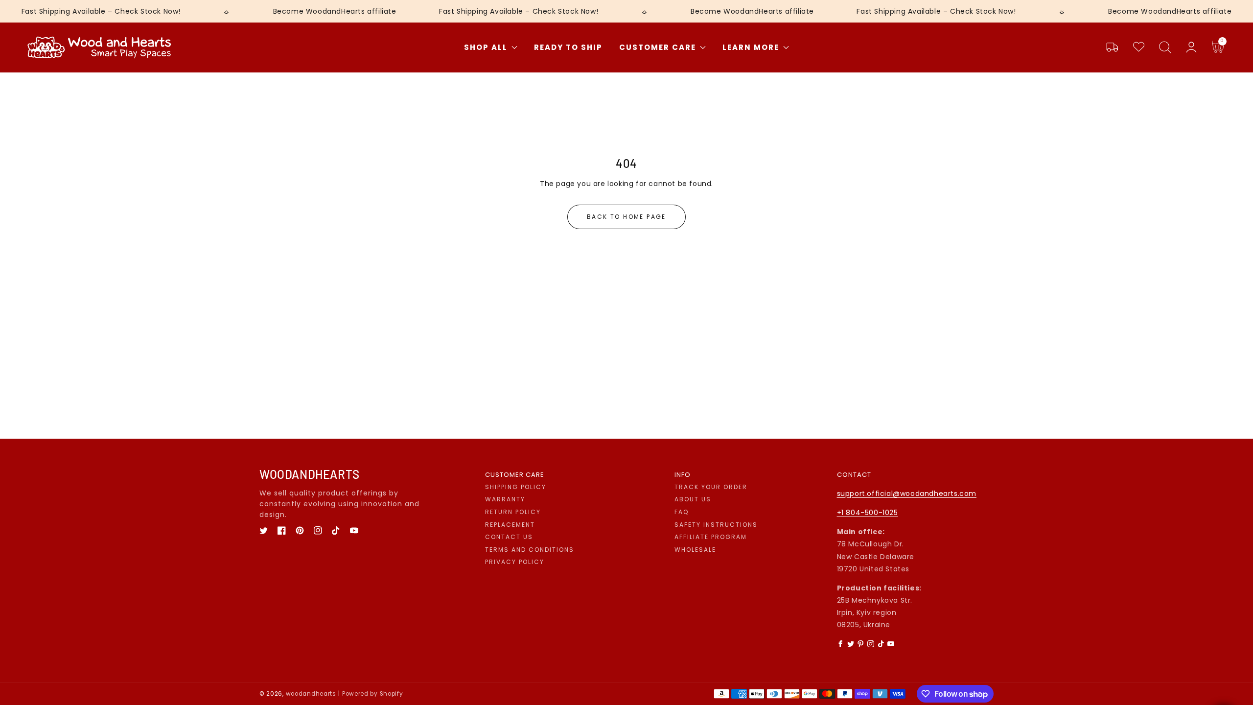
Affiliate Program (710, 537)
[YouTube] (891, 643)
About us (692, 499)
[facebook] (282, 530)
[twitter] (264, 530)
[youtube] (354, 530)
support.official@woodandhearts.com (906, 493)
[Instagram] (871, 643)
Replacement (510, 525)
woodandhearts (311, 694)
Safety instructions (716, 525)
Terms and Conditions (529, 550)
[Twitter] (851, 643)
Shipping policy (515, 487)
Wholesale (695, 550)
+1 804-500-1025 (867, 512)
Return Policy (513, 512)
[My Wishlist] (1138, 47)
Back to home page (626, 216)
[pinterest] (300, 530)
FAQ (681, 512)
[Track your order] (1112, 47)
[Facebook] (841, 643)
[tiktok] (336, 530)
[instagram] (318, 530)
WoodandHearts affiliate (351, 11)
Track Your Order (710, 487)
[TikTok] (881, 643)
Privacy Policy (514, 562)
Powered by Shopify (372, 694)
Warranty (505, 499)
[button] (1165, 47)
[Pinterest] (861, 643)
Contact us (509, 537)
